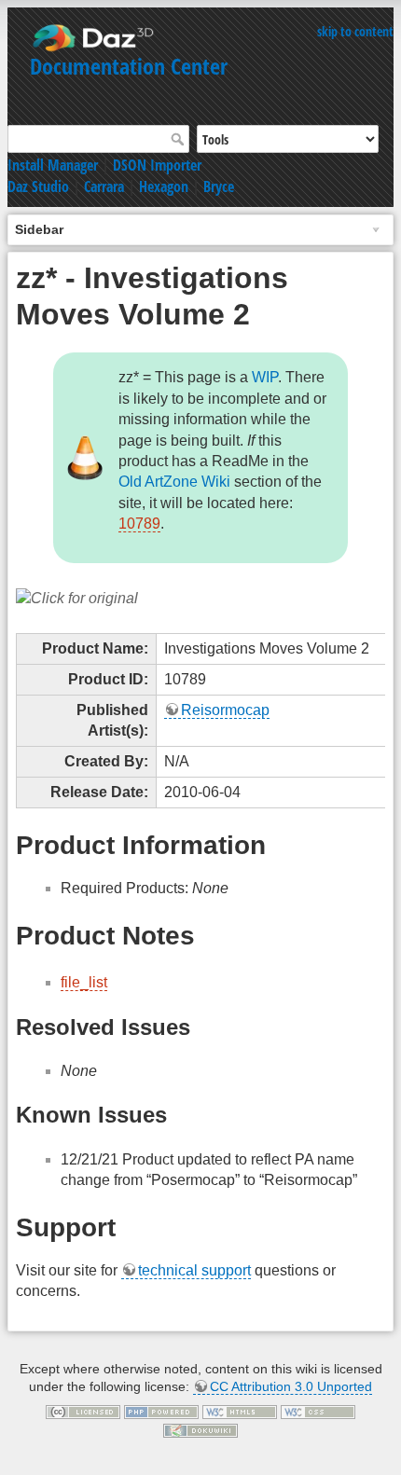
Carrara (104, 186)
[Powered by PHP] (161, 1411)
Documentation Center (129, 65)
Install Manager (52, 165)
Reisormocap (225, 710)
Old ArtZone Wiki (174, 481)
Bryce (218, 186)
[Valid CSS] (318, 1411)
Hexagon (163, 186)
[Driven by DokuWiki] (200, 1429)
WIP (265, 377)
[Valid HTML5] (239, 1411)
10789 (139, 523)
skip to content (355, 31)
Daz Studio (38, 186)
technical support (194, 1270)
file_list (84, 982)
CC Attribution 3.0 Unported (291, 1386)
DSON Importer (157, 165)
